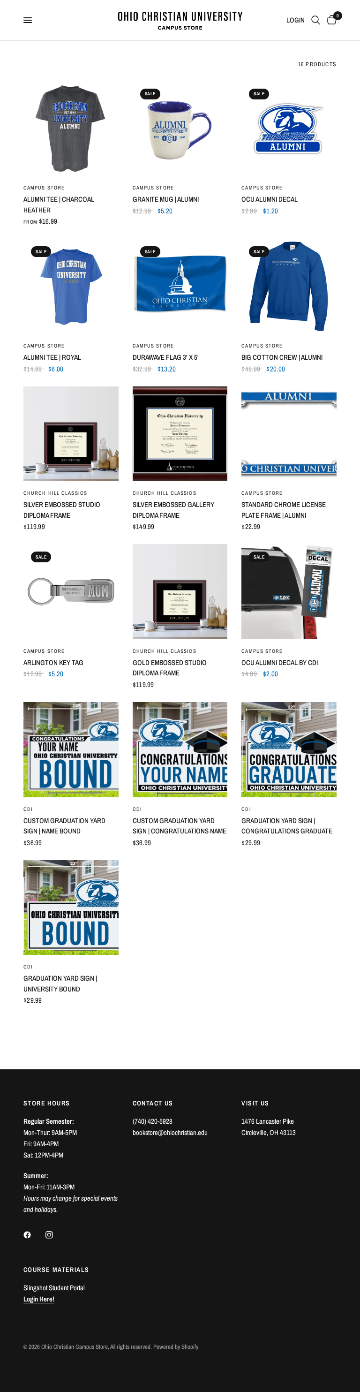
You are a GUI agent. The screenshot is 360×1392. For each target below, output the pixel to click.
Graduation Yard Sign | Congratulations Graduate (286, 826)
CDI (28, 809)
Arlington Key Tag (53, 662)
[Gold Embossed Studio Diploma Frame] (180, 591)
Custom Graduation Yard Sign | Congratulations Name (179, 826)
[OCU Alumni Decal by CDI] (289, 591)
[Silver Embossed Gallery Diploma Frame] (180, 434)
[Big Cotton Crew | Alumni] (289, 286)
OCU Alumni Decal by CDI (279, 662)
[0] (330, 20)
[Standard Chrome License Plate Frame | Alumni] (289, 434)
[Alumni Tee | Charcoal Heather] (71, 128)
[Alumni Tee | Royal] (71, 286)
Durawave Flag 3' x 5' (166, 357)
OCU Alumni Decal (269, 199)
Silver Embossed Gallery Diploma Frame (173, 509)
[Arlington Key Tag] (71, 591)
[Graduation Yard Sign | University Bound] (71, 907)
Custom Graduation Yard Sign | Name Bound (64, 826)
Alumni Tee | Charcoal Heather (58, 204)
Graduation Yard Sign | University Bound (60, 983)
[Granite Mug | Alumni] (180, 128)
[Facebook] (33, 1235)
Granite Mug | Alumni (166, 199)
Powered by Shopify (175, 1347)
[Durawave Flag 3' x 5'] (180, 286)
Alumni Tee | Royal (52, 357)
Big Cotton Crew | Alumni (281, 357)
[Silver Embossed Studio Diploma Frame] (71, 434)
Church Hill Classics (55, 493)
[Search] (315, 20)
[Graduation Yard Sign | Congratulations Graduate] (289, 749)
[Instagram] (55, 1235)
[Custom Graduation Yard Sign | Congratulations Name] (180, 749)
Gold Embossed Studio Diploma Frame (170, 668)
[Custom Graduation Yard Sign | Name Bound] (71, 749)
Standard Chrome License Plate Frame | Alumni (283, 509)
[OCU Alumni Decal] (289, 128)
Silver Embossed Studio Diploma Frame (61, 509)
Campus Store (44, 187)
